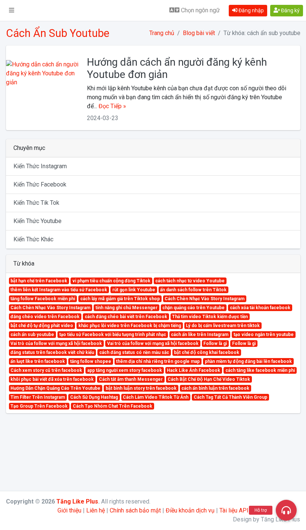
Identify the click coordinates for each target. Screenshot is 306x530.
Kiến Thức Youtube (37, 221)
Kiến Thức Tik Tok (36, 202)
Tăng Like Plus (77, 501)
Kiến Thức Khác (33, 239)
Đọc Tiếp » (112, 106)
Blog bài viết (199, 33)
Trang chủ (161, 33)
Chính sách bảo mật (135, 510)
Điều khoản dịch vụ (190, 510)
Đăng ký (290, 10)
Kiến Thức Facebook (39, 184)
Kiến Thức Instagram (40, 166)
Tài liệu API (234, 510)
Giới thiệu (69, 510)
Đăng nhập (250, 10)
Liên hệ (95, 510)
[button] (11, 10)
